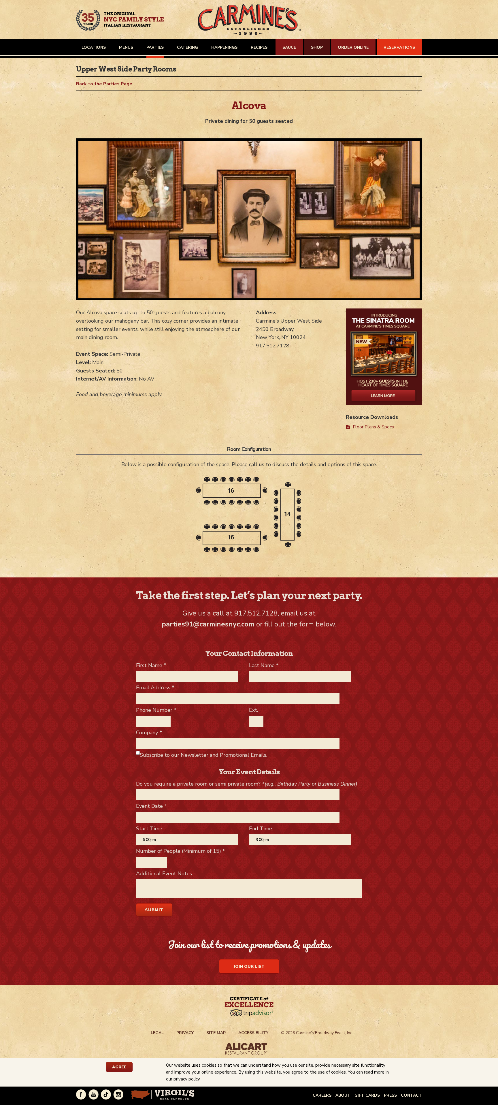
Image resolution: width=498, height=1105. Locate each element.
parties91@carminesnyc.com (208, 624)
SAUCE (289, 47)
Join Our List (249, 966)
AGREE (119, 1067)
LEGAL (157, 1033)
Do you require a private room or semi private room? (246, 783)
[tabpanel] (249, 220)
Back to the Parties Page (104, 84)
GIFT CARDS (367, 1095)
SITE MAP (216, 1033)
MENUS (126, 47)
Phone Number (156, 710)
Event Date (151, 806)
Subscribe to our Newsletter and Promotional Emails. (203, 755)
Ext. (253, 710)
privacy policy (186, 1079)
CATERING (187, 47)
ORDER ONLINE (353, 47)
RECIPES (259, 47)
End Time (260, 828)
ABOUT (342, 1095)
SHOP (317, 47)
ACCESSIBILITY (253, 1033)
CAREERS (322, 1095)
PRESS (390, 1095)
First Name (151, 665)
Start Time (149, 828)
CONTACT (411, 1095)
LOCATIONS (94, 47)
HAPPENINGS (224, 47)
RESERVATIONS (399, 47)
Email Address (155, 687)
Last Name (264, 665)
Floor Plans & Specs (373, 427)
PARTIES (155, 47)
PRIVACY (185, 1033)
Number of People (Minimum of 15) (180, 851)
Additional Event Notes (164, 873)
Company (149, 732)
